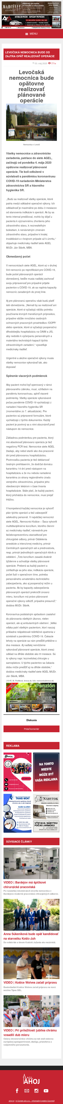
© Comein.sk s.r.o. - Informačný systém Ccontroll (35, 1101)
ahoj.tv (11, 1101)
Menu (34, 33)
